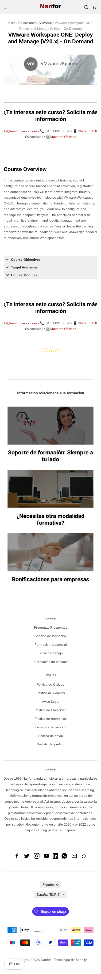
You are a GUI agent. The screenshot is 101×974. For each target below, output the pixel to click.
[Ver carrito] (94, 7)
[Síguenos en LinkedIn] (55, 857)
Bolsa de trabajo (51, 653)
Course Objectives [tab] (26, 259)
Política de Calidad (50, 684)
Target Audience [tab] (24, 267)
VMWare (45, 23)
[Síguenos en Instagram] (36, 857)
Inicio (12, 23)
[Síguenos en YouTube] (46, 857)
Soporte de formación (51, 636)
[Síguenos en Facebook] (16, 857)
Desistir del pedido (50, 744)
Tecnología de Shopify (70, 960)
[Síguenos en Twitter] (26, 857)
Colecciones (27, 23)
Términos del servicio (50, 727)
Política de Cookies (50, 693)
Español (48, 885)
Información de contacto (51, 662)
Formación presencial (51, 644)
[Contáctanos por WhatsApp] (64, 857)
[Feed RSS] (84, 857)
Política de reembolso (51, 719)
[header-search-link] (86, 7)
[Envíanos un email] (74, 857)
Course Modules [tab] (24, 275)
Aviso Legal (50, 701)
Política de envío (50, 736)
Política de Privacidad (50, 710)
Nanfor (46, 960)
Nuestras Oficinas (63, 137)
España (48, 894)
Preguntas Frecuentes (50, 627)
